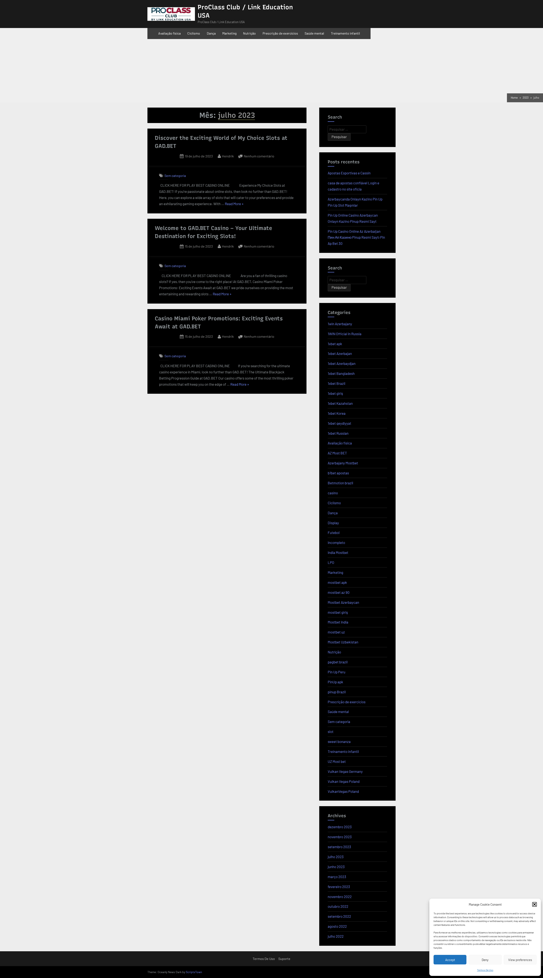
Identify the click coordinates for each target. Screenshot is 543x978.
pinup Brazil (337, 692)
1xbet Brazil (336, 383)
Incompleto (336, 542)
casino (333, 493)
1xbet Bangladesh (341, 373)
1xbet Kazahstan (340, 403)
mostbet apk (337, 582)
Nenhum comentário (259, 155)
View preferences (520, 960)
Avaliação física (169, 33)
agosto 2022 (337, 926)
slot (330, 731)
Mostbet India (338, 622)
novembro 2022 (340, 896)
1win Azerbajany (340, 324)
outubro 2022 (338, 906)
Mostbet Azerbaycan (343, 602)
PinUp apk (335, 682)
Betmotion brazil (340, 483)
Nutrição (249, 33)
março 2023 (337, 876)
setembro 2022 (339, 916)
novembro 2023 (340, 837)
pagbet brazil (338, 662)
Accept (450, 960)
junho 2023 (336, 867)
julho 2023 (336, 857)
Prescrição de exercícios (280, 33)
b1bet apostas (338, 473)
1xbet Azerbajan (340, 353)
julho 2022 (336, 936)
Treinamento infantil (345, 33)
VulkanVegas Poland (343, 791)
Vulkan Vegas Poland (344, 781)
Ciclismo (193, 33)
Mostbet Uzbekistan (343, 642)
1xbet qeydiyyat (339, 423)
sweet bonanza (339, 741)
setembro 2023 (339, 847)
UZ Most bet (337, 761)
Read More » (234, 203)
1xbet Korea (337, 413)
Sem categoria (175, 176)
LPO (331, 562)
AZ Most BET (337, 453)
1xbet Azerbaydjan (341, 363)
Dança (211, 33)
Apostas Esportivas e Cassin (349, 173)
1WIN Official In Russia (344, 334)
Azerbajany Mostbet (343, 463)
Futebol (334, 532)
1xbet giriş (335, 393)
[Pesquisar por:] (347, 129)
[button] (534, 904)
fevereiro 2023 (339, 886)
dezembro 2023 (340, 827)
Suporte (284, 959)
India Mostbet (338, 552)
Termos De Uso (485, 969)
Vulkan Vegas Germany (345, 771)
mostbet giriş (338, 612)
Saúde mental (314, 33)
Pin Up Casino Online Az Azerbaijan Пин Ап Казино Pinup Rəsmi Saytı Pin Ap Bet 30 (356, 237)
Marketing (229, 33)
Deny (485, 960)
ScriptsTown (194, 972)
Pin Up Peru (336, 672)
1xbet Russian (338, 433)
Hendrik (228, 155)
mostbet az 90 (339, 592)
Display (333, 523)
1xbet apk (335, 344)
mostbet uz (336, 632)
